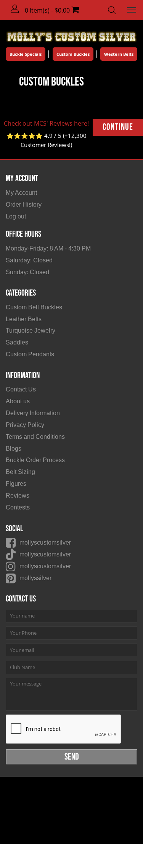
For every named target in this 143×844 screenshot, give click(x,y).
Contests (18, 507)
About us (18, 401)
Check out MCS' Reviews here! (46, 123)
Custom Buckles (73, 54)
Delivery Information (33, 413)
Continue (118, 127)
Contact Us (21, 389)
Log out (16, 216)
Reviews (17, 495)
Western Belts (118, 54)
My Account (21, 192)
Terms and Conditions (35, 436)
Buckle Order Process (35, 460)
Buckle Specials (26, 54)
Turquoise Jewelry (30, 330)
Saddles (17, 342)
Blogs (13, 448)
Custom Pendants (30, 354)
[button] (15, 9)
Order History (24, 204)
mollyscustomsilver (45, 542)
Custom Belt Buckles (34, 307)
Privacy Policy (25, 425)
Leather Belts (24, 319)
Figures (16, 483)
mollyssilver (35, 578)
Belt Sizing (20, 472)
